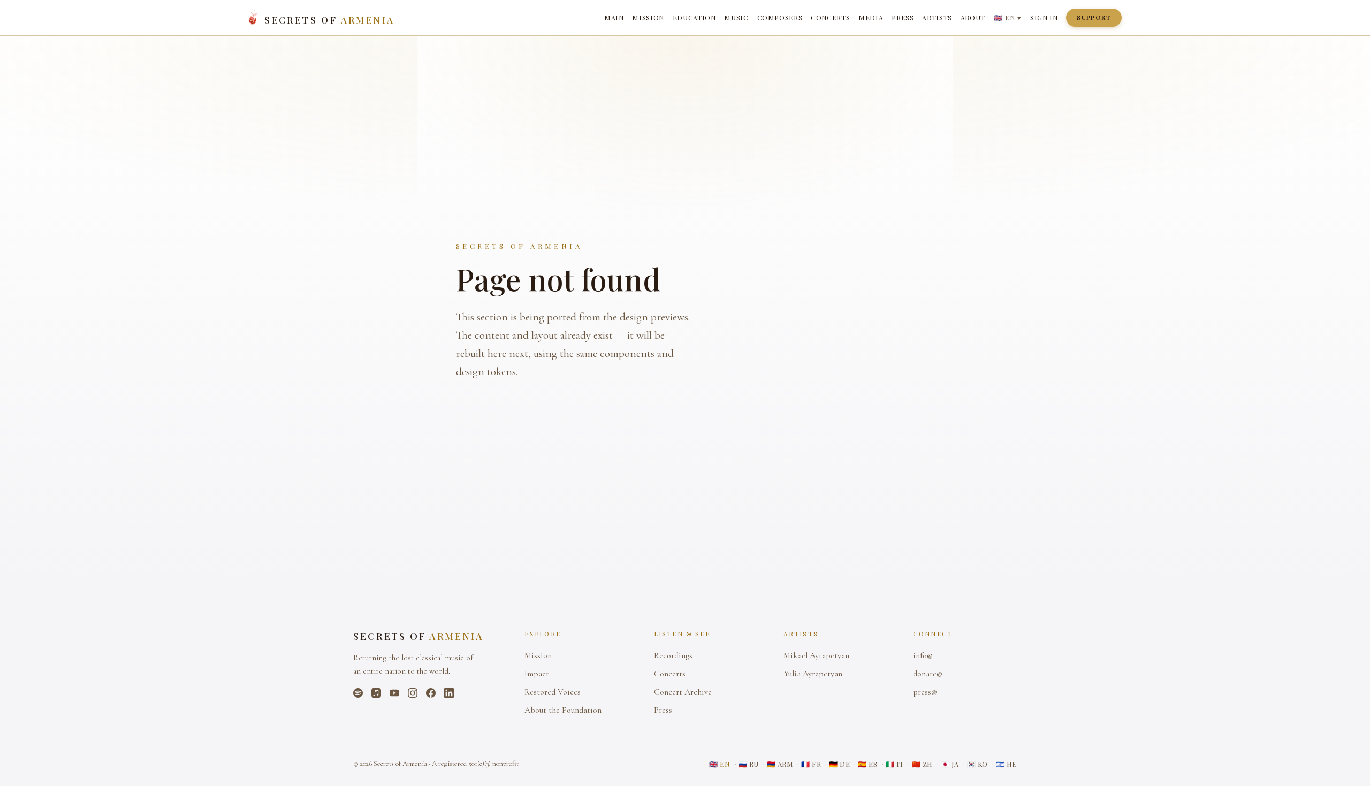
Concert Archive (683, 691)
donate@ (927, 673)
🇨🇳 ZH (922, 763)
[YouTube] (394, 693)
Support (1094, 17)
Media (870, 17)
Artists (937, 17)
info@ (923, 655)
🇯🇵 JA (950, 763)
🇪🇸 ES (867, 763)
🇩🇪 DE (839, 763)
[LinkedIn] (449, 693)
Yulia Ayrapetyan (812, 673)
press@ (925, 691)
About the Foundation (563, 710)
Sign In (1043, 17)
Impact (536, 673)
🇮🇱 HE (1006, 763)
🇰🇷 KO (977, 763)
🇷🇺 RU (749, 763)
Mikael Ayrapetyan (816, 655)
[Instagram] (412, 693)
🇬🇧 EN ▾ (1008, 17)
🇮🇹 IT (895, 763)
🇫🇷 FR (811, 763)
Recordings (673, 655)
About (973, 17)
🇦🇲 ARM (780, 763)
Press (903, 17)
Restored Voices (552, 691)
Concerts (830, 17)
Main (614, 17)
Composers (780, 17)
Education (694, 17)
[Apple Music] (376, 693)
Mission (648, 17)
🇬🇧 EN (719, 763)
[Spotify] (358, 693)
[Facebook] (431, 693)
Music (736, 17)
